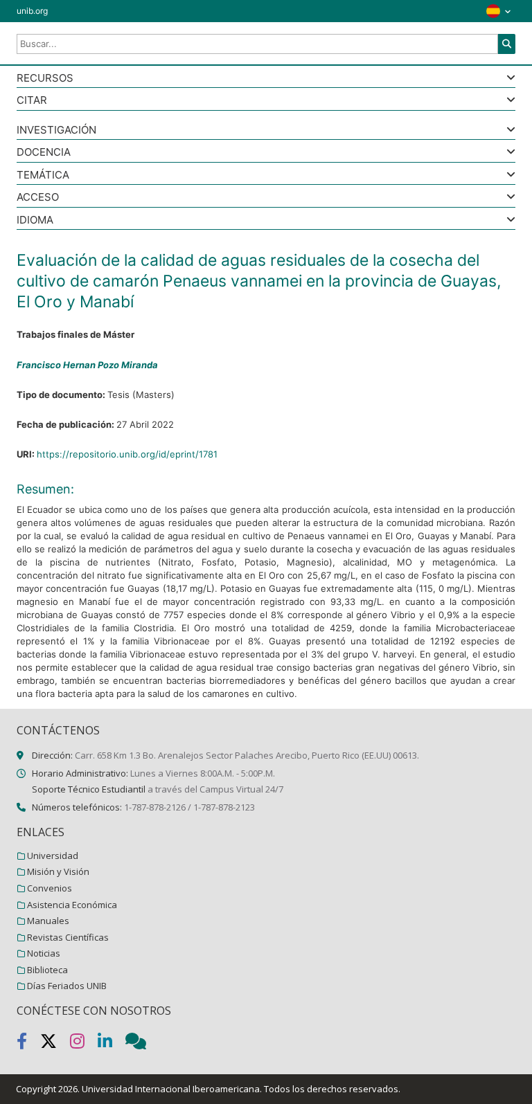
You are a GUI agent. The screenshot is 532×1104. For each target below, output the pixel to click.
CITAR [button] (32, 101)
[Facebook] (28, 1044)
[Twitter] (55, 1044)
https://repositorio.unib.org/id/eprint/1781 (127, 454)
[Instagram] (84, 1044)
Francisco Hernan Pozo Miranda (87, 364)
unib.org (32, 11)
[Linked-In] (111, 1044)
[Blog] (141, 1044)
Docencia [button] (44, 153)
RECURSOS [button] (45, 78)
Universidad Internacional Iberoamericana (171, 1089)
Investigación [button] (56, 130)
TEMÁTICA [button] (43, 175)
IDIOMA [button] (35, 220)
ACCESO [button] (38, 197)
